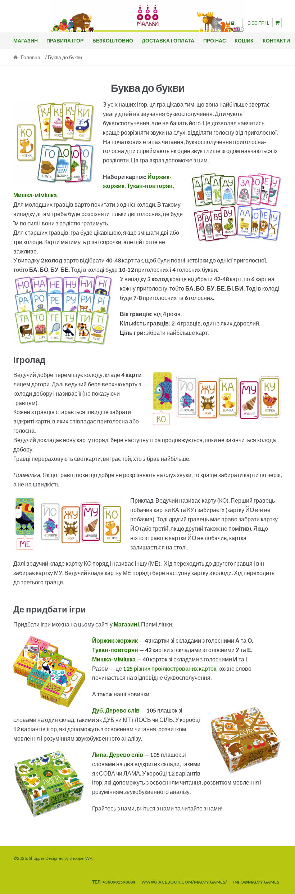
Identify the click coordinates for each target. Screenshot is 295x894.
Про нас (214, 40)
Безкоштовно (112, 40)
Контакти (276, 40)
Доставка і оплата (168, 40)
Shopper (37, 858)
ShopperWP (80, 858)
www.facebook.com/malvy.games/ (184, 882)
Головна (30, 57)
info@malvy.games (256, 882)
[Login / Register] (232, 22)
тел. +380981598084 (113, 882)
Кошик (244, 40)
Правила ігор (64, 40)
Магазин (25, 40)
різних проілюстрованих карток (169, 668)
